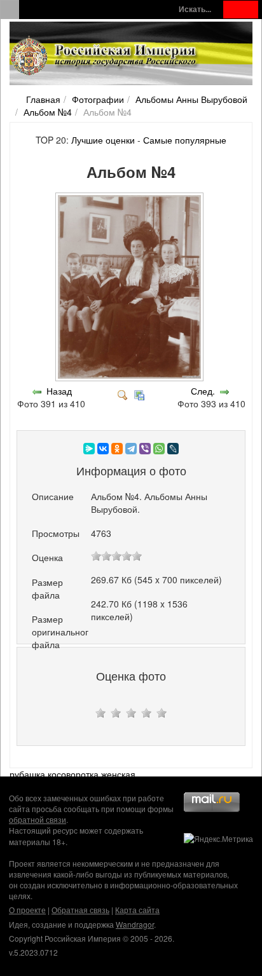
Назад (59, 390)
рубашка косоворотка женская (72, 774)
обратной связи (37, 819)
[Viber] (145, 448)
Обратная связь (80, 909)
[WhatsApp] (159, 448)
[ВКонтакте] (103, 448)
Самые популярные (184, 139)
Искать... (195, 9)
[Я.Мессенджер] (89, 448)
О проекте (27, 909)
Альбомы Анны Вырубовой (191, 99)
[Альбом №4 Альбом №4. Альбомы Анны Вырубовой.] (130, 378)
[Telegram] (131, 448)
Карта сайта (137, 909)
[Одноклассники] (117, 448)
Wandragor (135, 924)
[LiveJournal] (173, 448)
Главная (43, 99)
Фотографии (98, 99)
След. (203, 390)
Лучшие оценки (103, 139)
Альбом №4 (48, 111)
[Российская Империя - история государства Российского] (105, 56)
